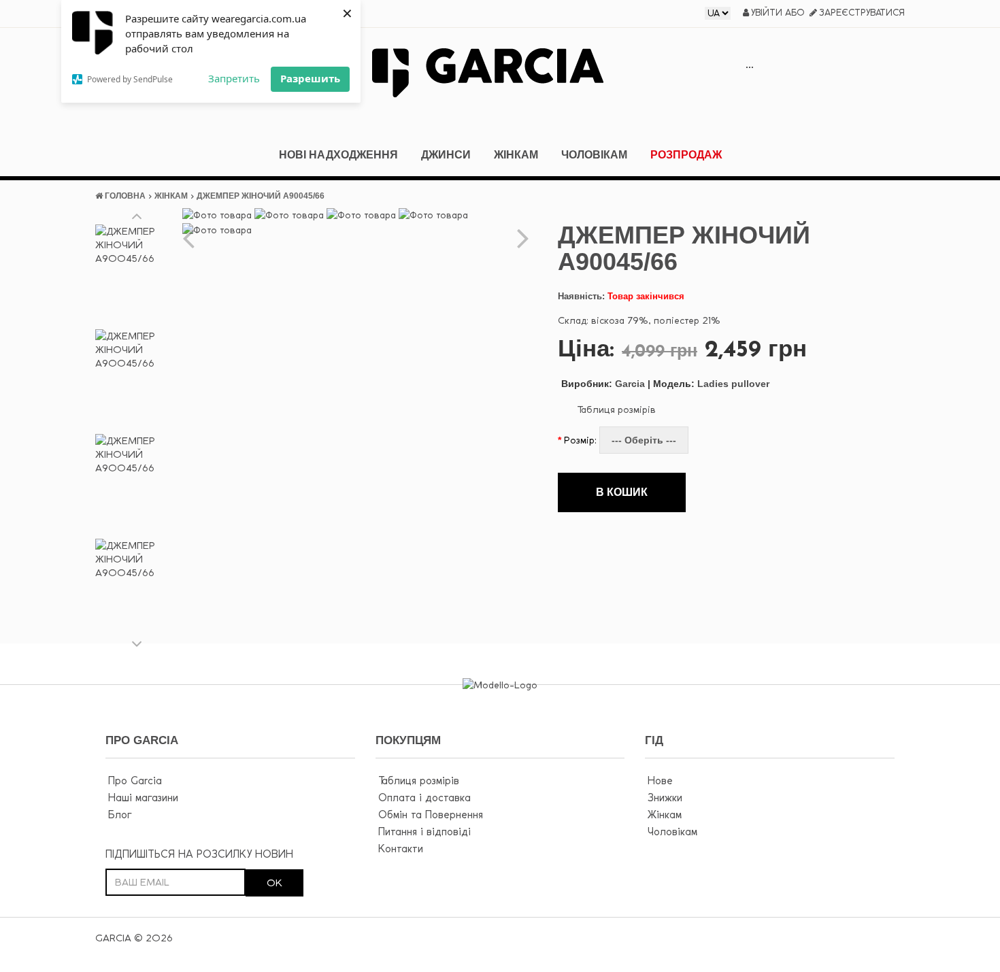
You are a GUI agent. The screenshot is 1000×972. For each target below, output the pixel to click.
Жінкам (516, 155)
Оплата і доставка (424, 797)
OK (274, 883)
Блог (119, 814)
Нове (660, 780)
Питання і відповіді (424, 831)
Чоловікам (594, 155)
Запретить (234, 78)
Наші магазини (143, 797)
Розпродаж (686, 155)
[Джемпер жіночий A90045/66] (137, 274)
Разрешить (310, 78)
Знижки (665, 797)
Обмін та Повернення (430, 814)
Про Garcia (135, 780)
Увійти (766, 12)
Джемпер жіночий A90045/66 (260, 196)
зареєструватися (862, 12)
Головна (125, 196)
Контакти (400, 848)
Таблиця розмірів (616, 409)
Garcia (603, 383)
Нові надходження (338, 155)
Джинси (446, 155)
